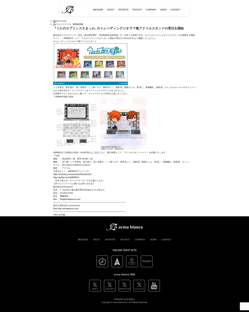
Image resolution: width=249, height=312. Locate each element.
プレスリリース (63, 24)
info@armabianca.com (70, 199)
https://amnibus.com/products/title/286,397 (72, 174)
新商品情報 (78, 24)
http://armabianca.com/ (68, 208)
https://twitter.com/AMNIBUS (66, 177)
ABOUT (111, 9)
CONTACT (175, 9)
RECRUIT (137, 9)
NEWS (163, 9)
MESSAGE (98, 9)
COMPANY (151, 9)
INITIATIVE (123, 9)
